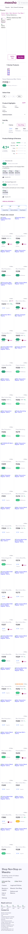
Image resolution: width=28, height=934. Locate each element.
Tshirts (3, 15)
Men (7, 13)
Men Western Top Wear (17, 13)
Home (3, 13)
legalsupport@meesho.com (7, 929)
